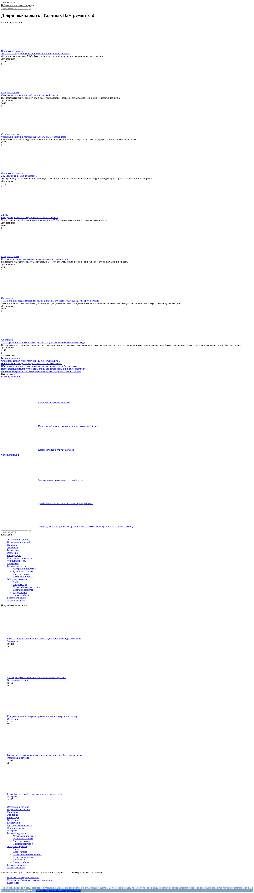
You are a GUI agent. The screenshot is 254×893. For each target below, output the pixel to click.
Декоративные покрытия (19, 558)
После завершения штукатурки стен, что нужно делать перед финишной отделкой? (43, 368)
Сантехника (7, 298)
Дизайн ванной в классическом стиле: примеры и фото (65, 503)
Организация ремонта (12, 51)
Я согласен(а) (42, 890)
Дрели (16, 582)
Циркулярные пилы (23, 590)
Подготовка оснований (18, 542)
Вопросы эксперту (10, 358)
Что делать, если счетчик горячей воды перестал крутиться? (31, 361)
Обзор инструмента (17, 579)
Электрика (12, 547)
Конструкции (14, 555)
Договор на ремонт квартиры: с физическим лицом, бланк (36, 677)
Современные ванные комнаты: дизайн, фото (60, 480)
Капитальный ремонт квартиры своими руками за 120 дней (68, 426)
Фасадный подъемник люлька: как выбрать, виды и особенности (33, 137)
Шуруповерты (20, 592)
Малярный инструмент (24, 568)
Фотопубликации (10, 455)
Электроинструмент (23, 576)
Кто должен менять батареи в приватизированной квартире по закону (42, 716)
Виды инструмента (16, 566)
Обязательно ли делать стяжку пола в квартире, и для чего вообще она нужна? (40, 366)
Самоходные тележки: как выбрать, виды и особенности (29, 95)
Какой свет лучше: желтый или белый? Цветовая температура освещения (44, 638)
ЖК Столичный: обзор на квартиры (19, 176)
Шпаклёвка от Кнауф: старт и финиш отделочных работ (35, 794)
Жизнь (4, 215)
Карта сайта (13, 883)
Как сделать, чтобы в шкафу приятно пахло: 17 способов (29, 217)
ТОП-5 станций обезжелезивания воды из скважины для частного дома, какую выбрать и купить (50, 300)
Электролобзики (21, 595)
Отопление (12, 553)
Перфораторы (20, 584)
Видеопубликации (10, 376)
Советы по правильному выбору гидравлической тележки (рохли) (34, 259)
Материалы (13, 563)
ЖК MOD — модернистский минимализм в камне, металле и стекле (35, 53)
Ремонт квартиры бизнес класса (54, 402)
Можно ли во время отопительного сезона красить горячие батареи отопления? (41, 371)
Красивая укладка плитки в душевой (56, 450)
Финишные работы (16, 561)
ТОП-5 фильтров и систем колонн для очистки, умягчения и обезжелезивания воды (43, 342)
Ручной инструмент (23, 571)
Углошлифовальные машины (27, 587)
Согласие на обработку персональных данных (30, 880)
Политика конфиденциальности (23, 877)
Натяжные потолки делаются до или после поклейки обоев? (31, 363)
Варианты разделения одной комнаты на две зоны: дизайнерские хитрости (44, 755)
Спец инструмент (10, 92)
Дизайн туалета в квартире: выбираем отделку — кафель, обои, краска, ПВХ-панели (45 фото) (85, 526)
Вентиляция (13, 550)
